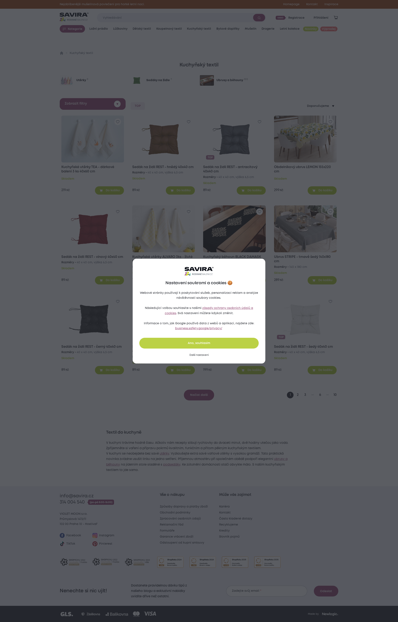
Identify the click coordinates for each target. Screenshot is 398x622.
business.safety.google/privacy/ (198, 328)
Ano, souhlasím (199, 343)
